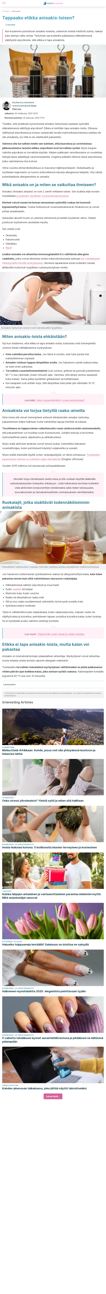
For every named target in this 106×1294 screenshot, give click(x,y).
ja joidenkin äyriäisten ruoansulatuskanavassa (42, 195)
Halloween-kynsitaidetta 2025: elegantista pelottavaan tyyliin (44, 991)
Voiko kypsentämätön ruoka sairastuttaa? (60, 400)
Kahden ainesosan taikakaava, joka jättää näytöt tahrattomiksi (44, 1088)
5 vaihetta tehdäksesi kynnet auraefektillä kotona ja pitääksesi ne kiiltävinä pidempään (52, 1039)
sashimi (17, 589)
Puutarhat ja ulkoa (12, 942)
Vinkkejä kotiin (10, 1085)
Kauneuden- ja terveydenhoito (18, 844)
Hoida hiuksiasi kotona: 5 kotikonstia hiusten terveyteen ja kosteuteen (49, 847)
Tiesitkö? (7, 891)
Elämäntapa (8, 747)
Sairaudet (16, 11)
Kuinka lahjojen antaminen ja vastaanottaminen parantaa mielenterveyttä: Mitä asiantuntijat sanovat (51, 896)
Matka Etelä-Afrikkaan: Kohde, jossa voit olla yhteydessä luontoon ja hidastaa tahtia (48, 752)
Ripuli (9, 247)
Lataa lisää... (53, 1096)
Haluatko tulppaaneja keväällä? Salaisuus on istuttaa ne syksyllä (45, 944)
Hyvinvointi (8, 798)
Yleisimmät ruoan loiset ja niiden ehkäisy (60, 634)
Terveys (5, 11)
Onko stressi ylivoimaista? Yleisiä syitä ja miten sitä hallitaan (43, 800)
